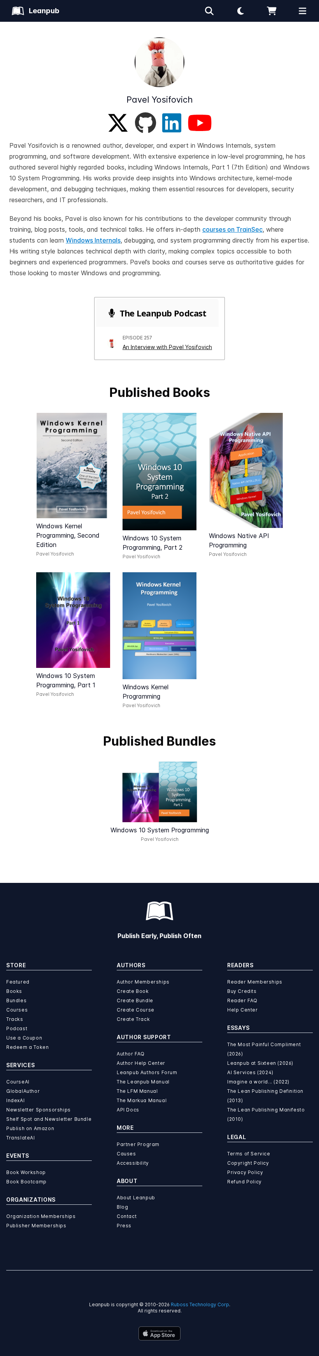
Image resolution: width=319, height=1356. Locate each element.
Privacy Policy (245, 1172)
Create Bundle (135, 1000)
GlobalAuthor (23, 1091)
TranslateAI (20, 1138)
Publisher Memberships (36, 1225)
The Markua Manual (142, 1100)
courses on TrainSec (232, 229)
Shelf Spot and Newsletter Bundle (48, 1119)
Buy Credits (242, 991)
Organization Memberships (40, 1216)
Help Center (242, 1010)
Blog (122, 1207)
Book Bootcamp (26, 1182)
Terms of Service (248, 1154)
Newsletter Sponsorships (38, 1110)
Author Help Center (141, 1063)
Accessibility (133, 1163)
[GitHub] (145, 123)
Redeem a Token (27, 1047)
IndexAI (15, 1100)
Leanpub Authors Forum (147, 1072)
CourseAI (18, 1082)
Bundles (16, 1000)
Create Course (135, 1010)
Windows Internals (93, 240)
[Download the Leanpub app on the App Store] (159, 1333)
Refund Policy (244, 1182)
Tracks (14, 1019)
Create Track (133, 1019)
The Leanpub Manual (143, 1082)
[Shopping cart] (271, 11)
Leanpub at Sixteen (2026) (260, 1063)
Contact (127, 1216)
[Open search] (209, 11)
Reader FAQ (242, 1000)
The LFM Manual (137, 1091)
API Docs (128, 1110)
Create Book (133, 991)
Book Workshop (26, 1172)
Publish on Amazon (30, 1128)
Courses (17, 1010)
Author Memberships (143, 982)
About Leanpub (136, 1197)
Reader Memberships (254, 982)
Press (124, 1225)
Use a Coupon (24, 1038)
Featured (18, 982)
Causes (126, 1154)
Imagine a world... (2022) (258, 1082)
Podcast (16, 1028)
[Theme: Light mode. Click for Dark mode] (240, 11)
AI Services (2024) (250, 1072)
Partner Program (138, 1144)
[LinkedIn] (171, 123)
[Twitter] (118, 123)
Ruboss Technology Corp (200, 1304)
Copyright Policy (248, 1163)
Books (14, 991)
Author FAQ (131, 1054)
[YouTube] (200, 123)
